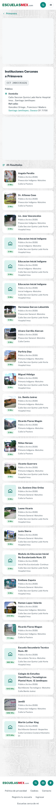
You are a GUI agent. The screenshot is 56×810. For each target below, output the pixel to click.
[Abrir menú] (51, 5)
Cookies (34, 791)
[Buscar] (43, 5)
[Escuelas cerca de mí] (50, 783)
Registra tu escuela (22, 797)
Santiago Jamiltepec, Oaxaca (22, 110)
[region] (28, 41)
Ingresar (40, 797)
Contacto (46, 791)
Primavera (11, 13)
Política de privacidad (16, 791)
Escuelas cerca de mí (28, 803)
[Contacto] (43, 783)
